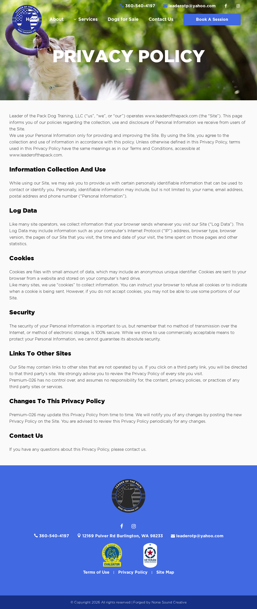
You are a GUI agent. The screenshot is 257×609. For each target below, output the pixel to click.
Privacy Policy (133, 572)
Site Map (165, 572)
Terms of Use (96, 572)
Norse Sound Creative (169, 602)
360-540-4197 (139, 6)
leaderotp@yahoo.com (192, 6)
